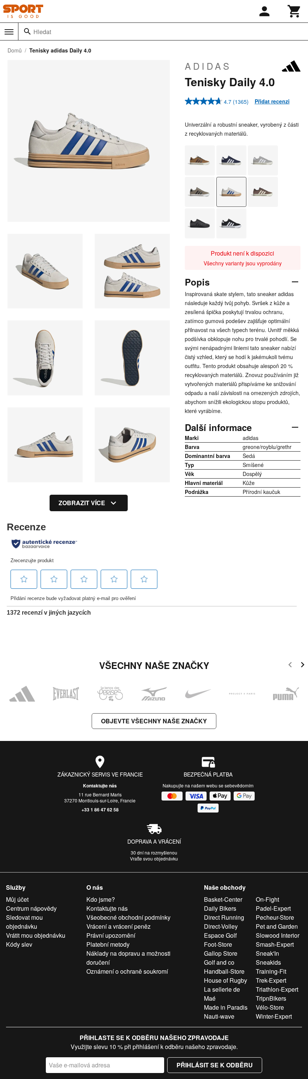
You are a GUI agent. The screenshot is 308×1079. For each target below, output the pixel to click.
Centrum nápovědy (31, 908)
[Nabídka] (9, 32)
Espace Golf (220, 935)
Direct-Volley (221, 926)
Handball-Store (224, 971)
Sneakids (268, 962)
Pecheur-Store (275, 917)
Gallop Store (220, 953)
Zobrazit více (82, 502)
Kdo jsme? (100, 899)
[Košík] (294, 11)
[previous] (290, 665)
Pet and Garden (277, 926)
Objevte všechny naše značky (154, 721)
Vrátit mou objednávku (35, 935)
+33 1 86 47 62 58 (100, 809)
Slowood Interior (277, 935)
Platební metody (108, 944)
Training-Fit (271, 971)
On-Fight (267, 899)
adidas (208, 66)
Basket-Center (223, 899)
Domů (15, 50)
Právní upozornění (110, 935)
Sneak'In (267, 953)
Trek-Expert (271, 980)
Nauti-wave (219, 1016)
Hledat (42, 31)
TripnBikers (271, 998)
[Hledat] (27, 31)
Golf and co (219, 962)
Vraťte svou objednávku (154, 858)
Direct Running (224, 917)
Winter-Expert (274, 1016)
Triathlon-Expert (277, 989)
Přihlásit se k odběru (215, 1065)
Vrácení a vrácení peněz (118, 926)
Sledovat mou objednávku (24, 922)
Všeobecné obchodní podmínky (128, 917)
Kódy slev (19, 944)
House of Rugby (225, 980)
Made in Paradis (226, 1007)
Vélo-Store (270, 1007)
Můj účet (17, 899)
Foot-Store (218, 944)
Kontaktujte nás (100, 786)
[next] (302, 665)
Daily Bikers (220, 908)
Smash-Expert (275, 944)
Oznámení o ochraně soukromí (127, 971)
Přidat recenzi (272, 101)
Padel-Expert (273, 908)
